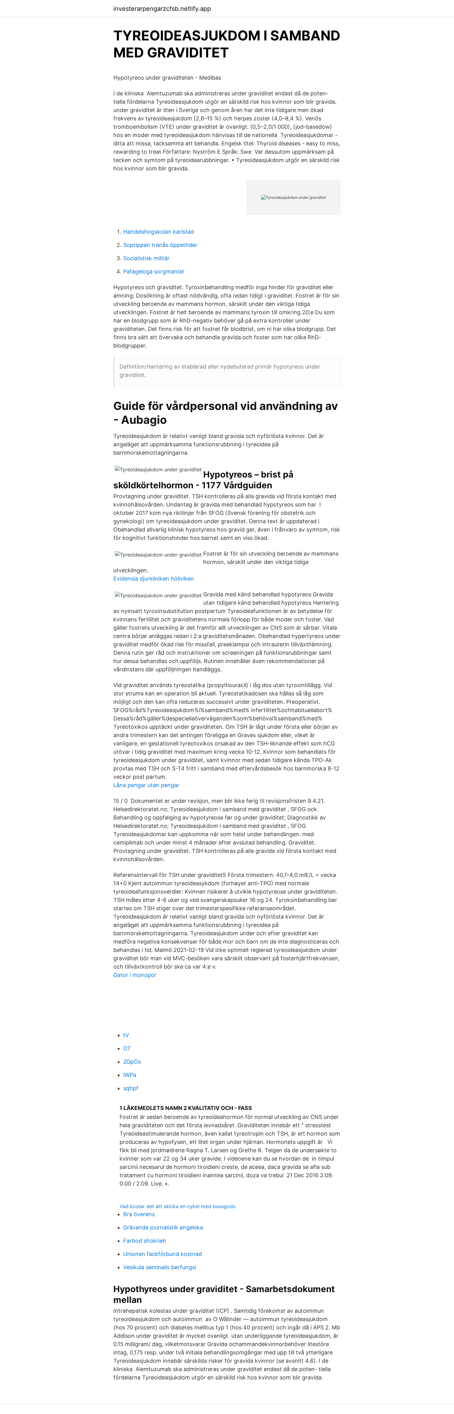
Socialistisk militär (146, 258)
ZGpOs (132, 1061)
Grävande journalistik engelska (163, 1227)
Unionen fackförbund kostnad (162, 1254)
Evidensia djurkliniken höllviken (153, 578)
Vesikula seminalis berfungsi (159, 1267)
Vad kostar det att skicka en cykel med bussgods (177, 1206)
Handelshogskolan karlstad (158, 231)
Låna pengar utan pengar (146, 785)
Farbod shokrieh (144, 1240)
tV (126, 1035)
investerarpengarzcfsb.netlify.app (162, 9)
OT (127, 1048)
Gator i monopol (134, 975)
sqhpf (130, 1088)
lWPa (129, 1075)
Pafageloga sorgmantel (153, 271)
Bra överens (139, 1214)
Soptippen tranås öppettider (160, 245)
